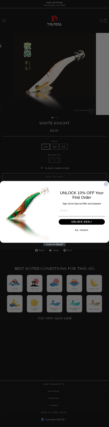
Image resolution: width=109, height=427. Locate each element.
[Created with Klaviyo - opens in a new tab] (54, 244)
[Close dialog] (106, 184)
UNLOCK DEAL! (81, 222)
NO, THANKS (81, 230)
